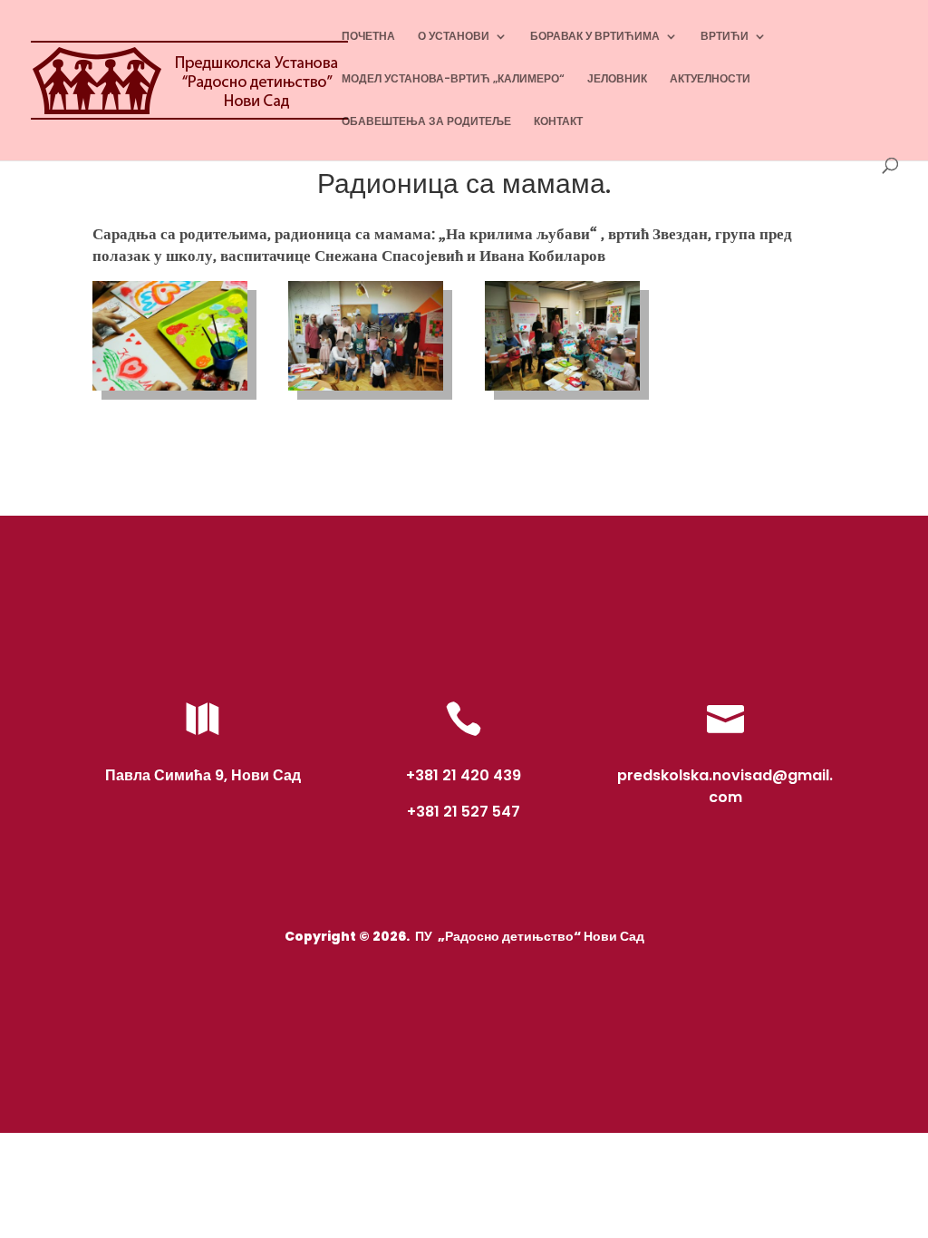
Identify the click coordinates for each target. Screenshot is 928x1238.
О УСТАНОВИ (453, 37)
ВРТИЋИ (725, 37)
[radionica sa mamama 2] (365, 391)
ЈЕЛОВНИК (617, 79)
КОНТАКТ (558, 122)
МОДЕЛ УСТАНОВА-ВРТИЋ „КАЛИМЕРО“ (453, 79)
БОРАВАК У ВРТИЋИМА (595, 37)
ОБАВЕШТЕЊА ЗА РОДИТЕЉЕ (426, 122)
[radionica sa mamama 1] (169, 391)
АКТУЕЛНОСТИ (710, 79)
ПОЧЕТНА (368, 37)
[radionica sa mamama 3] (562, 391)
